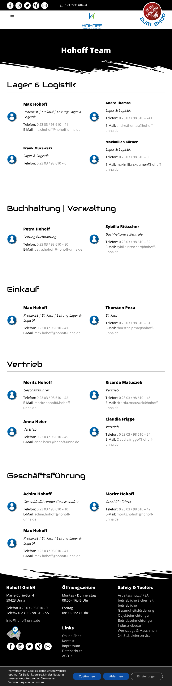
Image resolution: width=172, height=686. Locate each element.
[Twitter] (27, 7)
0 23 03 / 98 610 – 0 (51, 163)
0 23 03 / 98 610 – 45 (52, 437)
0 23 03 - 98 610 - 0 (33, 608)
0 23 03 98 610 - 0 (76, 5)
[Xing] (36, 7)
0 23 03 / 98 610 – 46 (134, 397)
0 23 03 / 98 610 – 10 (52, 509)
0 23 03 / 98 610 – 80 (52, 244)
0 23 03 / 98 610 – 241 (135, 118)
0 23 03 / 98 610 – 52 (134, 241)
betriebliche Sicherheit (136, 600)
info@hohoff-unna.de (23, 620)
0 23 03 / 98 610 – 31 (134, 323)
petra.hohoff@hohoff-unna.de (58, 249)
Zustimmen (87, 676)
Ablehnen (116, 676)
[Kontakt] (45, 7)
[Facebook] (10, 7)
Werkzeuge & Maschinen (137, 630)
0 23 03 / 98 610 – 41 (52, 124)
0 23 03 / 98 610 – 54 (134, 434)
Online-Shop (72, 635)
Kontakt (68, 640)
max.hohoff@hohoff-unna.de (57, 129)
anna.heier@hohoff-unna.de (56, 442)
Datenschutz (72, 650)
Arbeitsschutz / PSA (133, 595)
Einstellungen (146, 676)
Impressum (71, 645)
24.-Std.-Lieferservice (134, 635)
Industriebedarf (130, 625)
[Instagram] (19, 7)
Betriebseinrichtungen (135, 620)
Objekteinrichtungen (134, 615)
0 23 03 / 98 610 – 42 (52, 397)
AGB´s (67, 656)
